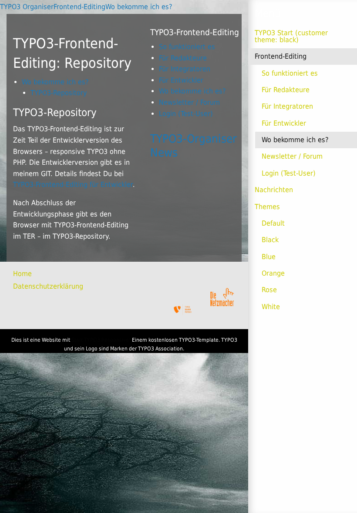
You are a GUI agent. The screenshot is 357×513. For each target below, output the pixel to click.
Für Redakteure (286, 90)
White (271, 307)
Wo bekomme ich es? (295, 140)
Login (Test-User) (289, 173)
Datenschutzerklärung (48, 286)
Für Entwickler (284, 123)
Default (273, 223)
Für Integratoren (287, 106)
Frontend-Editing (280, 56)
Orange (273, 273)
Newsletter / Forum (292, 156)
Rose (269, 290)
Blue (269, 257)
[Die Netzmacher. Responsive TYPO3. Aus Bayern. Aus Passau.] (222, 295)
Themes (267, 207)
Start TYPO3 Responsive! (101, 340)
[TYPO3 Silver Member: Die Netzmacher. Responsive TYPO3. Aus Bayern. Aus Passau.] (183, 309)
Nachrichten (274, 190)
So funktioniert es (290, 73)
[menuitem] (32, 274)
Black (270, 240)
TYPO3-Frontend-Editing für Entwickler (73, 184)
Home (22, 274)
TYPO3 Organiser (27, 7)
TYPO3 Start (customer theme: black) (291, 36)
